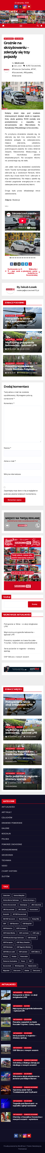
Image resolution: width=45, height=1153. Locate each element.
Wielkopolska (19, 966)
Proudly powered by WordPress (15, 1146)
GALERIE (5, 828)
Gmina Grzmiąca (28, 900)
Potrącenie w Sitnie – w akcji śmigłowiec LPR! (20, 320)
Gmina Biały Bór (19, 895)
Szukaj (6, 597)
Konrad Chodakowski (28, 373)
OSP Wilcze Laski (9, 952)
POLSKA (5, 839)
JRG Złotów (22, 909)
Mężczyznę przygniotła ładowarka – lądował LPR (21, 344)
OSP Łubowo (23, 952)
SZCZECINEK (19, 38)
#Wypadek (28, 72)
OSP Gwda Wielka (9, 933)
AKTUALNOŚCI (8, 38)
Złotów (26, 970)
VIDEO (4, 866)
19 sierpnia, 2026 (15, 758)
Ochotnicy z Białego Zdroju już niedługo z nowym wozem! (26, 1064)
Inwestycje (23, 905)
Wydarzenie (32, 966)
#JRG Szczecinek (33, 66)
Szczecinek (7, 966)
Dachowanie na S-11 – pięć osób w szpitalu (15, 271)
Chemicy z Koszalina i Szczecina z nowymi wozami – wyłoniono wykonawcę (27, 1119)
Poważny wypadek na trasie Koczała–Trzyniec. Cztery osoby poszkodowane (26, 1024)
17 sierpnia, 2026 (15, 783)
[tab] (10, 257)
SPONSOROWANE (9, 850)
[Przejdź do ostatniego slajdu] (6, 244)
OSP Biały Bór (27, 923)
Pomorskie (24, 956)
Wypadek (6, 970)
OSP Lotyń (36, 933)
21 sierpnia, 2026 (15, 708)
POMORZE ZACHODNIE (12, 844)
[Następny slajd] (38, 244)
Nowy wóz (35, 919)
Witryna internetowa (12, 474)
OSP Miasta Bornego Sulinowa (13, 938)
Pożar (23, 961)
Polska (14, 956)
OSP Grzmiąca (21, 928)
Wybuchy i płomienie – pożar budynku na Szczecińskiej (30, 272)
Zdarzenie (17, 970)
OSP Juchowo (24, 933)
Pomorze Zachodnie (10, 961)
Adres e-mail (10, 461)
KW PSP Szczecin (9, 919)
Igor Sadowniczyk (27, 325)
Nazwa (7, 448)
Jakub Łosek (19, 63)
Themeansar (22, 1149)
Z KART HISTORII (9, 871)
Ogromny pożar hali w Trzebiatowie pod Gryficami (25, 1091)
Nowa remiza (23, 919)
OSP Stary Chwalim (23, 942)
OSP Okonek (32, 938)
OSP (4, 923)
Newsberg (35, 1146)
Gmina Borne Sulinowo (11, 900)
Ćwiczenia (36, 970)
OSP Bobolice (7, 928)
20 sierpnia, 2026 (15, 736)
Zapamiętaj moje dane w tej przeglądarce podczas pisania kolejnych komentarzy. (21, 492)
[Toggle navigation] (21, 25)
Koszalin (6, 914)
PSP (30, 961)
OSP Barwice (14, 923)
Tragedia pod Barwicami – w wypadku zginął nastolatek (25, 1104)
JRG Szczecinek (8, 909)
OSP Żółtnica (35, 952)
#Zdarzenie (16, 76)
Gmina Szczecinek (9, 905)
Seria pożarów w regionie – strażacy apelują (22, 778)
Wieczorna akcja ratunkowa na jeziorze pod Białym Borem (26, 1077)
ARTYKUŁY (7, 812)
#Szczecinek (17, 72)
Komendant (34, 909)
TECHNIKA (6, 860)
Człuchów (6, 895)
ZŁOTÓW (19, 339)
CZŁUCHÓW (20, 363)
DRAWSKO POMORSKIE (12, 823)
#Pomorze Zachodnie (21, 69)
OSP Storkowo (8, 947)
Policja (5, 956)
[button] (38, 26)
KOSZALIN (6, 834)
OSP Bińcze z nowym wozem (16, 657)
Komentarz (9, 403)
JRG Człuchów (36, 905)
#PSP (33, 69)
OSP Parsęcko (8, 942)
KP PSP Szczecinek (19, 914)
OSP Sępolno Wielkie (24, 947)
